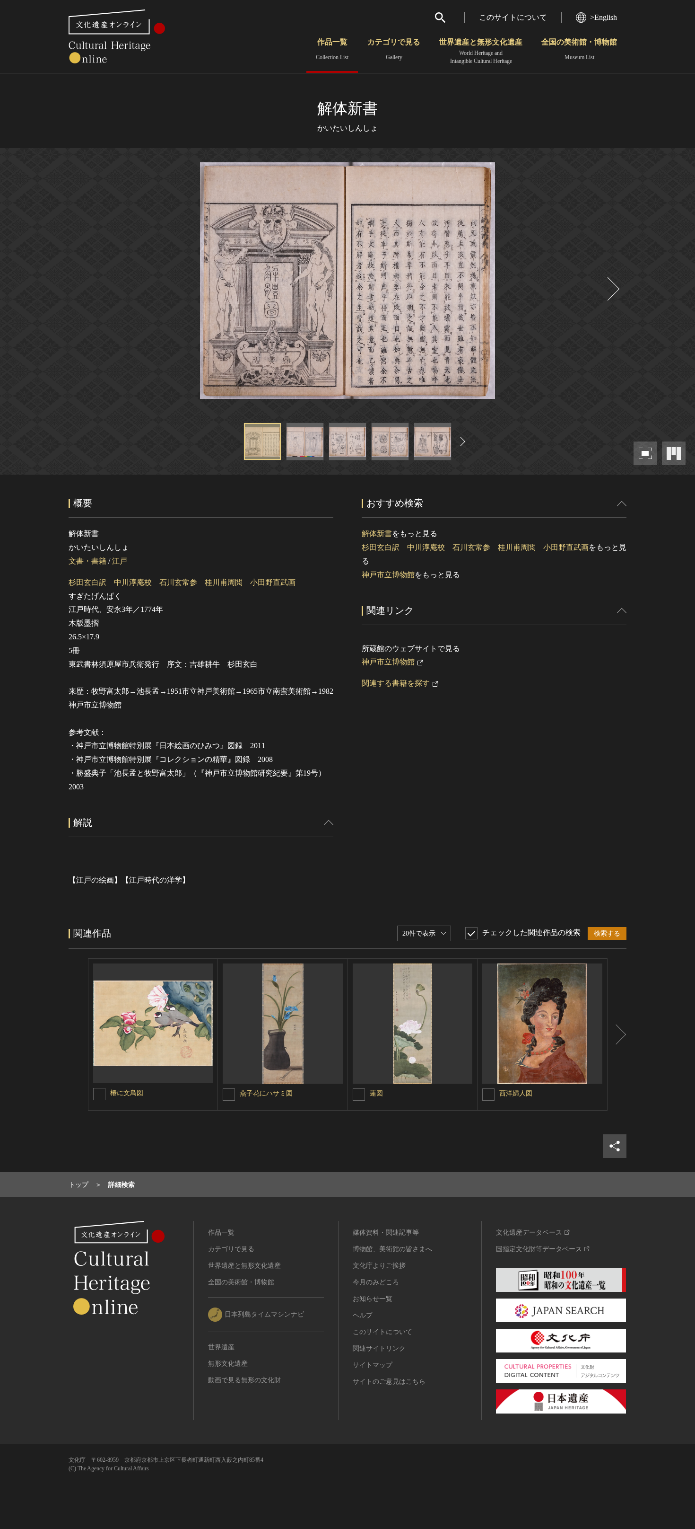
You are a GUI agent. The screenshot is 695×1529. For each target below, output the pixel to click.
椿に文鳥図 (126, 1092)
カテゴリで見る (393, 49)
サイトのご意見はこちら (389, 1381)
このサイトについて (513, 17)
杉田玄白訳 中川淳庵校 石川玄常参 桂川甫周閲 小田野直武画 (182, 582)
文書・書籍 (87, 561)
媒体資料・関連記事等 (386, 1232)
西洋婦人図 (515, 1093)
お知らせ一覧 (372, 1298)
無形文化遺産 (228, 1363)
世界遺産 (221, 1347)
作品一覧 (332, 49)
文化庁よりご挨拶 (379, 1265)
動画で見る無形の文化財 (244, 1380)
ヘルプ (363, 1315)
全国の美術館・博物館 (579, 49)
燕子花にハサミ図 (266, 1093)
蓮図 (376, 1093)
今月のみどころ (376, 1282)
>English (603, 17)
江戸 (119, 561)
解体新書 (377, 534)
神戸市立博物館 (388, 575)
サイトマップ (372, 1365)
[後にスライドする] (612, 288)
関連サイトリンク (379, 1348)
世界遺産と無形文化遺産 (480, 51)
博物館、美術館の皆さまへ (392, 1249)
